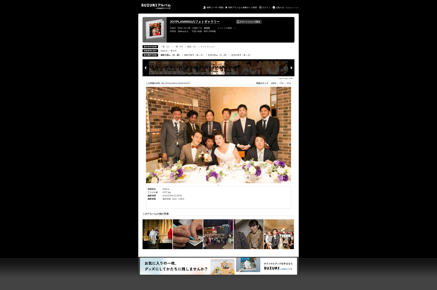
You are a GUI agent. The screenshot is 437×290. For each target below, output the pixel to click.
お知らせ (280, 7)
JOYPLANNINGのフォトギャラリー (195, 21)
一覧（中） (179, 46)
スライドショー (208, 46)
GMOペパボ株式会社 (292, 8)
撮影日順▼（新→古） (194, 55)
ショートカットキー (286, 78)
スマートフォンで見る (248, 22)
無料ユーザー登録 (215, 7)
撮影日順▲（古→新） (171, 55)
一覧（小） (166, 46)
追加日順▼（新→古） (241, 55)
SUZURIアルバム (156, 6)
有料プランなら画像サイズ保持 (242, 7)
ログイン (266, 7)
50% (289, 83)
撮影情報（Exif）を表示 (173, 199)
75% (281, 83)
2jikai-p (164, 51)
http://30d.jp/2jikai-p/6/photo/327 (176, 83)
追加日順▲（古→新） (218, 55)
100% (273, 83)
